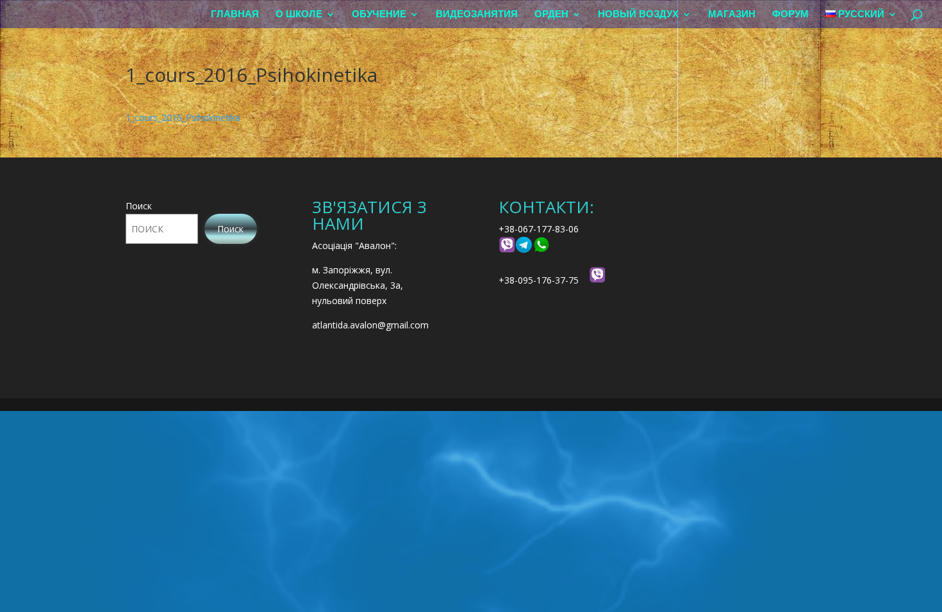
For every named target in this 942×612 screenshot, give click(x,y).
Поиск (139, 206)
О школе (299, 14)
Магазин (732, 14)
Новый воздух (638, 14)
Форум (790, 14)
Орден (551, 14)
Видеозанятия (477, 14)
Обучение (379, 14)
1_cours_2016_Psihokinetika (183, 117)
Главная (235, 14)
